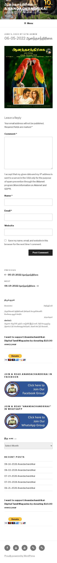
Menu (30, 23)
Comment (10, 134)
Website (9, 225)
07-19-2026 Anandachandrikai (19, 476)
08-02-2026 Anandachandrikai (19, 470)
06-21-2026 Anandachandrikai (19, 488)
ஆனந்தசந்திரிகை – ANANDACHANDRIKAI (26, 6)
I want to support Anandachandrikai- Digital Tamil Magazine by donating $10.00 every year (28, 341)
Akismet (40, 181)
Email (8, 210)
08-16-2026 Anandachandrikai (19, 464)
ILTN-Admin (30, 34)
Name (8, 195)
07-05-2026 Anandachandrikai (19, 482)
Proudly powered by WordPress (19, 556)
